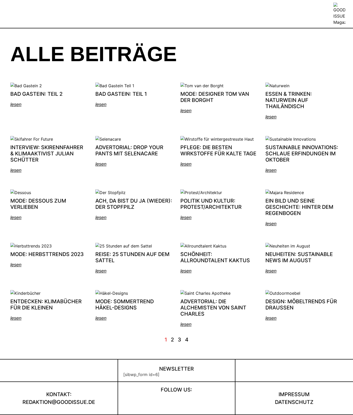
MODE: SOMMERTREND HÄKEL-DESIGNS (124, 304)
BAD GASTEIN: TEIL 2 (36, 94)
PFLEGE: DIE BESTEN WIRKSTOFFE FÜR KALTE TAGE (218, 150)
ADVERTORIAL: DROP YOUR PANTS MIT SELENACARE (129, 150)
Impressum (294, 394)
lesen (15, 104)
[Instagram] (168, 401)
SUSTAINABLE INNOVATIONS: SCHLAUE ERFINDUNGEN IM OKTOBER (301, 153)
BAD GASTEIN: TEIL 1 (121, 94)
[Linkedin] (184, 401)
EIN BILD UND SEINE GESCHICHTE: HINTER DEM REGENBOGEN (299, 207)
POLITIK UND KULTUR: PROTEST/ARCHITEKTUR (211, 204)
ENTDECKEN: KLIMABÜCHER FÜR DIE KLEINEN (46, 304)
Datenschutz (294, 402)
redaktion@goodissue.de (58, 402)
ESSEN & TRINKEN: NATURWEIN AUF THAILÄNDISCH (288, 100)
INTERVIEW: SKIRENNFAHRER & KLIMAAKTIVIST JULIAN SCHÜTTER (46, 153)
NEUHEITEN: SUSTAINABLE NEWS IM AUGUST (299, 257)
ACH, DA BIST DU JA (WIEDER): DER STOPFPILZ (133, 204)
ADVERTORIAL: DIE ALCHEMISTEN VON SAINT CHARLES (213, 307)
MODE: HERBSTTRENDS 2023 (47, 254)
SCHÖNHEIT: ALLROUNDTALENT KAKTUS (215, 257)
